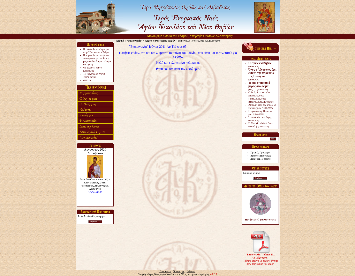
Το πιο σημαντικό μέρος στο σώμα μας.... (259, 86)
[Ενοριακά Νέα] (260, 52)
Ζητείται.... (88, 80)
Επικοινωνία (165, 271)
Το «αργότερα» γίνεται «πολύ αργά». (94, 75)
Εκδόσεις (191, 271)
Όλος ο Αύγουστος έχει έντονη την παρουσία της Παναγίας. (262, 74)
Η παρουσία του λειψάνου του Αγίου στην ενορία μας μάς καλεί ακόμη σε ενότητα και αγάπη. (97, 60)
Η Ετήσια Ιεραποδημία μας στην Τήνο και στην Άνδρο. (96, 51)
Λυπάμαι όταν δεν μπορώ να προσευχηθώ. (262, 106)
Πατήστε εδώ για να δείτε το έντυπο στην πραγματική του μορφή (260, 259)
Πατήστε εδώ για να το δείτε (260, 219)
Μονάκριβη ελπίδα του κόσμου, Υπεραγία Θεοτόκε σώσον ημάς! (184, 36)
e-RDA (213, 274)
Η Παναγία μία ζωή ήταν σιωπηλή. (260, 125)
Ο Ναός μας (179, 271)
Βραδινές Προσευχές (260, 155)
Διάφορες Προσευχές (260, 158)
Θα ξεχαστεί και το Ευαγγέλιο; (92, 69)
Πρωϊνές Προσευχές (260, 152)
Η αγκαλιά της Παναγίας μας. (260, 113)
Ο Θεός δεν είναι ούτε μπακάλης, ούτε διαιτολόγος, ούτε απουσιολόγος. (261, 97)
